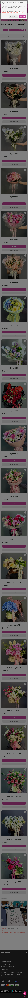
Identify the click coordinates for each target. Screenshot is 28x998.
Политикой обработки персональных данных (12, 12)
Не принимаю (13, 16)
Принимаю (22, 16)
